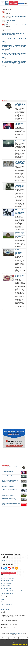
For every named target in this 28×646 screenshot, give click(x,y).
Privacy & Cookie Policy (6, 604)
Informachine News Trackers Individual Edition (12, 590)
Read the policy (23, 644)
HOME (3, 7)
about (2, 599)
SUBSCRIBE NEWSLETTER (13, 2)
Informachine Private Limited (16, 633)
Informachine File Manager (7, 578)
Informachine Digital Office (7, 580)
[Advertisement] (14, 84)
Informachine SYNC (5, 585)
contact (2, 601)
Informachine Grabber (6, 583)
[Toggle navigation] (2, 3)
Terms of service (5, 609)
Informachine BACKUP (6, 588)
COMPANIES (8, 7)
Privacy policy (4, 606)
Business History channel (7, 593)
